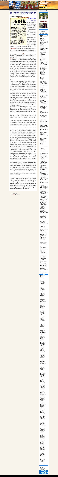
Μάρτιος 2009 (41, 455)
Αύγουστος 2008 (42, 461)
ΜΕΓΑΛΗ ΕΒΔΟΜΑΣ (42, 177)
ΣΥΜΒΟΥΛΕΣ (41, 250)
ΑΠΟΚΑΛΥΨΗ (42, 100)
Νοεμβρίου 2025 (42, 283)
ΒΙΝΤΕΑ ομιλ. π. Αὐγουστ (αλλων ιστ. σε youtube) (43, 115)
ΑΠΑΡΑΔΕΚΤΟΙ (42, 96)
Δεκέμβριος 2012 (42, 416)
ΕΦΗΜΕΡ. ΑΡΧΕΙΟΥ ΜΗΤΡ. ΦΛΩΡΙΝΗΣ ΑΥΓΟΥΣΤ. (43, 155)
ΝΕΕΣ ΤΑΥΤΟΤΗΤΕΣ (42, 191)
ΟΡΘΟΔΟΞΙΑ (41, 207)
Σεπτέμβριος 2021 (42, 326)
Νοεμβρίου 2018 (42, 355)
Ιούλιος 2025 (41, 286)
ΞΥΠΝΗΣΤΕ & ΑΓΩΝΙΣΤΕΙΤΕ (43, 194)
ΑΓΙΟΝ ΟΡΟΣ (41, 73)
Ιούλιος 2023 (41, 307)
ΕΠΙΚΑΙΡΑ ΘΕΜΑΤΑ (42, 149)
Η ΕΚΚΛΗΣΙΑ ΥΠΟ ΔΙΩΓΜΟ (43, 157)
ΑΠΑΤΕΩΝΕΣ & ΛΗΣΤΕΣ (43, 98)
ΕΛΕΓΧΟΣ (41, 144)
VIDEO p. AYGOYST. (42, 69)
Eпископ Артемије (42, 54)
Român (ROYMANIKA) (42, 68)
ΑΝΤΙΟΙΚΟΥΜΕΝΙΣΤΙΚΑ (43, 92)
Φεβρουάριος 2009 (42, 456)
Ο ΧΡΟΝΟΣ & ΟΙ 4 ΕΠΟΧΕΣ (43, 196)
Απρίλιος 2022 (42, 320)
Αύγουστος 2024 (42, 296)
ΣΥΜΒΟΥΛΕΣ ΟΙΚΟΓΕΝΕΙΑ (43, 253)
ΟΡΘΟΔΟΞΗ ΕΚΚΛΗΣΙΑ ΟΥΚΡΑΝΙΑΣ (43, 206)
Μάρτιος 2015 (41, 393)
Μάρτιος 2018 (41, 362)
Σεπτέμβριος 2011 (42, 429)
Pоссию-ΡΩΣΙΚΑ (42, 67)
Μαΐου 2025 (41, 288)
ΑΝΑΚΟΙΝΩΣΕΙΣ (42, 87)
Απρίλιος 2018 (42, 361)
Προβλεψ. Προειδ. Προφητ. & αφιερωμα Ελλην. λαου (43, 234)
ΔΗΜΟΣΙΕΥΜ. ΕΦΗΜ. (42, 128)
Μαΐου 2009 (41, 453)
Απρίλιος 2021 (42, 330)
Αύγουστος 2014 (42, 399)
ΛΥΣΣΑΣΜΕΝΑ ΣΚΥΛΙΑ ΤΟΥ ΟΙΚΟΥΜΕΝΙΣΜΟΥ (43, 175)
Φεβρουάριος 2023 (42, 311)
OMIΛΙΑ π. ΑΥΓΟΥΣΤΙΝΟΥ (43, 66)
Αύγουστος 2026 (42, 275)
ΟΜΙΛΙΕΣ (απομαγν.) (42, 203)
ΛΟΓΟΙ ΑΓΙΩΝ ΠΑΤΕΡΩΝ (43, 174)
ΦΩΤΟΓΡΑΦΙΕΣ (42, 268)
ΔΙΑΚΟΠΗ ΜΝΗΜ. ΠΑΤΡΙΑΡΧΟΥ (44, 129)
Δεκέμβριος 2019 (42, 344)
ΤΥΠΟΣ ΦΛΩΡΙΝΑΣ (42, 263)
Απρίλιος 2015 (42, 392)
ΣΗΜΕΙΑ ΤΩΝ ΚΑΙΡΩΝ (43, 242)
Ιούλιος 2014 (41, 400)
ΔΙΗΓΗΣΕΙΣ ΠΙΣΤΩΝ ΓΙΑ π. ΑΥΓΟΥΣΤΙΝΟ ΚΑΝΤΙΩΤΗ (43, 132)
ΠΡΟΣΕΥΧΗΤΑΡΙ (42, 239)
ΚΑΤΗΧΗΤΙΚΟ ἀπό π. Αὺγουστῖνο (42, 170)
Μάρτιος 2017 (41, 372)
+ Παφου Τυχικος (42, 40)
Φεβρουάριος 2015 (42, 394)
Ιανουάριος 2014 (42, 405)
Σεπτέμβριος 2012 (42, 419)
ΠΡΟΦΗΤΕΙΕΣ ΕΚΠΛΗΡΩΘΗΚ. (44, 33)
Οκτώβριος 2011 (42, 428)
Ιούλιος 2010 (41, 441)
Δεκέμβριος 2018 (42, 354)
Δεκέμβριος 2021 (42, 323)
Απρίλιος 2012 (42, 423)
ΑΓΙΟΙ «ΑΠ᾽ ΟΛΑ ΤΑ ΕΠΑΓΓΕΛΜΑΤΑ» (42, 71)
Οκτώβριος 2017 (42, 366)
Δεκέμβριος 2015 (42, 385)
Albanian (41, 44)
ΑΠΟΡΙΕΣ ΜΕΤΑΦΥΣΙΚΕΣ (43, 101)
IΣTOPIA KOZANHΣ (42, 58)
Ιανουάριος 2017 (42, 374)
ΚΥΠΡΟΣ (41, 172)
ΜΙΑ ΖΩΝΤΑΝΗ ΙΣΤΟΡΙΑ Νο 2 (43, 187)
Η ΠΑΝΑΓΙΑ (41, 158)
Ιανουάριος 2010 (42, 446)
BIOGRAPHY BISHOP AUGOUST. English (42, 49)
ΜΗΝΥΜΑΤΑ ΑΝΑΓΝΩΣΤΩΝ (43, 182)
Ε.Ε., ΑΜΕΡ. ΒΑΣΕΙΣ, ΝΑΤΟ (43, 135)
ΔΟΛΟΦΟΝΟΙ (41, 134)
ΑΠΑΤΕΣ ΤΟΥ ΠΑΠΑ (42, 97)
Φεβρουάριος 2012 (42, 425)
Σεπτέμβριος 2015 (42, 388)
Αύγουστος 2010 (42, 440)
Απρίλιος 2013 (42, 413)
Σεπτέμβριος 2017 (42, 367)
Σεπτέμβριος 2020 (42, 336)
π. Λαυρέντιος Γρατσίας (43, 217)
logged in (14, 194)
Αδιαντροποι (41, 78)
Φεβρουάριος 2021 (42, 332)
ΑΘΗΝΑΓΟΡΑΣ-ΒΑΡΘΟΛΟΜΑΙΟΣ (42, 81)
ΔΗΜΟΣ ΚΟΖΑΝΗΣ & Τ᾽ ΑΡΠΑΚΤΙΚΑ (43, 127)
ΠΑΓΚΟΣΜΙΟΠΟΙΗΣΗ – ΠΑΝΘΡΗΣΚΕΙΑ (43, 222)
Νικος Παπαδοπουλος (42, 193)
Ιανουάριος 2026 (42, 281)
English (41, 53)
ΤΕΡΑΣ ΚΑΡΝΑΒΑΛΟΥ (43, 258)
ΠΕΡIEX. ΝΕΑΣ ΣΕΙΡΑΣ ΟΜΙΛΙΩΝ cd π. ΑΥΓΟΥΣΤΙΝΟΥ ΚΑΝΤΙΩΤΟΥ (44, 230)
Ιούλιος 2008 (41, 462)
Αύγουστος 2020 (42, 337)
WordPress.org (42, 469)
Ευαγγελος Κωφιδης (42, 154)
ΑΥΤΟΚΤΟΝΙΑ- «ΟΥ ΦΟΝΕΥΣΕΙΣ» (42, 108)
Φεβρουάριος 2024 (42, 301)
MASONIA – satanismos (43, 62)
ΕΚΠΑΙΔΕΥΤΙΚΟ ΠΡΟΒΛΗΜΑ (43, 141)
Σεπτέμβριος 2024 (42, 295)
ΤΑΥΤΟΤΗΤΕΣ (42, 257)
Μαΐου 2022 (41, 319)
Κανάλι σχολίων (42, 468)
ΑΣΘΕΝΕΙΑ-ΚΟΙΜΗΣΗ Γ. (43, 106)
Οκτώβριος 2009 (42, 449)
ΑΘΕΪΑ (41, 79)
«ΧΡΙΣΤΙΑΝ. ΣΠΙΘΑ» (42, 39)
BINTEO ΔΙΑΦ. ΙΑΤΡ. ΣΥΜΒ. (43, 48)
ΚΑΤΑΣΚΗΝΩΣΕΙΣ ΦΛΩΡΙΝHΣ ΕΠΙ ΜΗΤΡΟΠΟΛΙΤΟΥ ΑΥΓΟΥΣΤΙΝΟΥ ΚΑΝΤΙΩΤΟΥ (43, 168)
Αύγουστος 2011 (42, 430)
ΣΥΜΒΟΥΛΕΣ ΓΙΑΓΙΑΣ (43, 252)
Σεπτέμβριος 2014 (42, 398)
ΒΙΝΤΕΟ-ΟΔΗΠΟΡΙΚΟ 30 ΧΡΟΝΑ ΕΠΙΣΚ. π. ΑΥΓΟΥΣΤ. (43, 121)
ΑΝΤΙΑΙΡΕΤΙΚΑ (42, 90)
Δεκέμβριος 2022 (42, 313)
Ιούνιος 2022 (41, 318)
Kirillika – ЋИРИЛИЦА (42, 59)
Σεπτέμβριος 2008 (42, 460)
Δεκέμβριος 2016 (42, 375)
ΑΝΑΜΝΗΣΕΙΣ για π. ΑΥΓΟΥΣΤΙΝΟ (42, 88)
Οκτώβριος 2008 (42, 459)
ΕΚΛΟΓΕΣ (41, 140)
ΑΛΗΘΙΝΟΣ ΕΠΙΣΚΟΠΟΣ (43, 82)
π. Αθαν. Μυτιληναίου (42, 211)
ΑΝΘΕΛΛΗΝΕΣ (42, 89)
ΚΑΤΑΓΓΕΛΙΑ (41, 166)
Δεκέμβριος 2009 (42, 447)
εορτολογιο (41, 148)
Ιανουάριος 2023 (42, 312)
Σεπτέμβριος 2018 (42, 357)
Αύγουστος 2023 (42, 306)
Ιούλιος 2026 (41, 276)
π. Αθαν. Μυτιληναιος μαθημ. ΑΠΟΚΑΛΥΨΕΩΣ (43, 210)
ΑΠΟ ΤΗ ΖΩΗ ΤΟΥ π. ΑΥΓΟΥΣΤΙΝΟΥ (42, 99)
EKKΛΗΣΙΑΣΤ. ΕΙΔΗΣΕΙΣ (43, 52)
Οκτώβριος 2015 (42, 387)
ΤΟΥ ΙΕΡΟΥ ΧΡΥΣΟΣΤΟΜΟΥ (43, 261)
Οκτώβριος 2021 (42, 325)
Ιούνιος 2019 (41, 349)
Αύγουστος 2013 (42, 409)
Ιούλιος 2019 (41, 348)
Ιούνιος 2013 (41, 411)
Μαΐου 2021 (41, 329)
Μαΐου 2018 (41, 360)
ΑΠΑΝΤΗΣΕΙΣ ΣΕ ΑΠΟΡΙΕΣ (43, 95)
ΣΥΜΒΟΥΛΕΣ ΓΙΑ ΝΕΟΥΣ (43, 251)
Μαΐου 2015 (41, 391)
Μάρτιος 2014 (41, 403)
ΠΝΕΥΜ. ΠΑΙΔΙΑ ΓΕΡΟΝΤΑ (43, 231)
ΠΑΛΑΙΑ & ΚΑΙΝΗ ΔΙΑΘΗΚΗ (43, 223)
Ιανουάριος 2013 (42, 415)
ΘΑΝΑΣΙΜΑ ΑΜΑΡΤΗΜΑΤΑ (43, 162)
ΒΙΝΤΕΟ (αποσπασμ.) (42, 116)
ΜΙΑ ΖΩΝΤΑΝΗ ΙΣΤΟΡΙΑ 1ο (43, 186)
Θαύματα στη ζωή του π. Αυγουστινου (43, 163)
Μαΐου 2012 (41, 422)
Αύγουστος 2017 (42, 368)
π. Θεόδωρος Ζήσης (42, 215)
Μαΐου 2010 (41, 443)
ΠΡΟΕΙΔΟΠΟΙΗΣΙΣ (42, 237)
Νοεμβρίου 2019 (42, 345)
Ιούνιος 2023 (41, 308)
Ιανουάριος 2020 (42, 343)
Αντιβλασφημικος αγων (43, 91)
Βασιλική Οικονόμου (42, 111)
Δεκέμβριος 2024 (42, 292)
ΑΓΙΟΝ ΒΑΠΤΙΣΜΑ (42, 72)
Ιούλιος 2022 (41, 317)
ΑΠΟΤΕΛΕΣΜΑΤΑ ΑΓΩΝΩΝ (43, 103)
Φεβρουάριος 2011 (42, 435)
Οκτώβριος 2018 (42, 356)
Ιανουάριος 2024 (42, 302)
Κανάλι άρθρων (42, 467)
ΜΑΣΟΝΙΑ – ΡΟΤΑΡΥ (42, 176)
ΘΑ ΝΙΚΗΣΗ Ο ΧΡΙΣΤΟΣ (43, 161)
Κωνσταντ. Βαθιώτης (42, 173)
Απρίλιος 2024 (42, 299)
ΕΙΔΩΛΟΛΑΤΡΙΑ (42, 139)
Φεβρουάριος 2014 (42, 404)
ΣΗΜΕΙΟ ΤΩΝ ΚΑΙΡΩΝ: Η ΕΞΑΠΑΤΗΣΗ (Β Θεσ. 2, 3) (43, 244)
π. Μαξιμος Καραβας (42, 218)
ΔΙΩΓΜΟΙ (41, 133)
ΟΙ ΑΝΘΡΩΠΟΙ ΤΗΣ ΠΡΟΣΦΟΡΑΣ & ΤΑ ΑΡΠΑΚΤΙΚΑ (44, 197)
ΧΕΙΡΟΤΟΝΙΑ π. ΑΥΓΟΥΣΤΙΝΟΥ (44, 269)
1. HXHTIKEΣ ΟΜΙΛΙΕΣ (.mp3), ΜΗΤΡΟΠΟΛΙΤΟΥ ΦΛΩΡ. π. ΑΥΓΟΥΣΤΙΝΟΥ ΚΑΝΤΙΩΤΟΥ (44, 42)
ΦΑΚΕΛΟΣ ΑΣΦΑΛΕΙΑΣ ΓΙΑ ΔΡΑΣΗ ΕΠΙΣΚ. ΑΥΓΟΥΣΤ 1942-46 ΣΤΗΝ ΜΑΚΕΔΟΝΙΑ (44, 265)
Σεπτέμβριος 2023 (42, 305)
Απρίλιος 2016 (42, 382)
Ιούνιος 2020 (41, 339)
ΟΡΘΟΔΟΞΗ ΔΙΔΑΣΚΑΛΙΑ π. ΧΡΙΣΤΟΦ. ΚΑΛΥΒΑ (43, 204)
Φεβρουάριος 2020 (42, 342)
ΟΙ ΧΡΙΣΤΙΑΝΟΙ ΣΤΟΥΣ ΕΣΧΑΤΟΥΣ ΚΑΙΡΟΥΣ (43, 201)
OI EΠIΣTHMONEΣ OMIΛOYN (43, 64)
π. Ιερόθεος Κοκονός (42, 216)
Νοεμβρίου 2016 (42, 376)
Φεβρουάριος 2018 (42, 363)
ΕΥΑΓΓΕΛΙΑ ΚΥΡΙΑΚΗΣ (43, 153)
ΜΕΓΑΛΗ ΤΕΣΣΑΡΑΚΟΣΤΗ (43, 178)
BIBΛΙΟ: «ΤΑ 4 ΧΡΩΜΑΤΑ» (43, 47)
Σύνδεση (41, 466)
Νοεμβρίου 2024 (42, 293)
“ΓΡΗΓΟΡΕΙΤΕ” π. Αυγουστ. (43, 35)
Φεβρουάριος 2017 (42, 373)
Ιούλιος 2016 (41, 379)
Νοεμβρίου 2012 (42, 417)
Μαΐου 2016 (41, 381)
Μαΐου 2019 (41, 350)
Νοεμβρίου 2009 (42, 448)
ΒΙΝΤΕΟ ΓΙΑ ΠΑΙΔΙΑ (42, 117)
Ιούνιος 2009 (41, 452)
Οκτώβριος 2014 (42, 397)
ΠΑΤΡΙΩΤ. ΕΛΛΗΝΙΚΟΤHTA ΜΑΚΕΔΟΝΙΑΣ (43, 226)
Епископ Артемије (42, 273)
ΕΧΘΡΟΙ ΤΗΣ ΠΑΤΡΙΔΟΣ (43, 156)
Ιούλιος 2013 (41, 410)
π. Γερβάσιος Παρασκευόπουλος (44, 212)
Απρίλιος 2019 (42, 351)
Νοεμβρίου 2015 (42, 386)
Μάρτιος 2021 (41, 331)
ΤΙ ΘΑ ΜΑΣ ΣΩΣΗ (42, 259)
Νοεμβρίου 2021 (42, 324)
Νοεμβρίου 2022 (42, 314)
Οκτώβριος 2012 (42, 418)
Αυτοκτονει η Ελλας (42, 107)
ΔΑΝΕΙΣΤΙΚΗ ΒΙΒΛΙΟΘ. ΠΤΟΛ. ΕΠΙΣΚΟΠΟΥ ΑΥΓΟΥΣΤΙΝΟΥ (44, 126)
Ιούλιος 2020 (41, 338)
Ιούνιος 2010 (41, 442)
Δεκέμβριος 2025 (42, 282)
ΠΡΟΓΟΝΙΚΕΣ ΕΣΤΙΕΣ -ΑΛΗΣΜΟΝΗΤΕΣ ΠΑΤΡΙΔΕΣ (43, 235)
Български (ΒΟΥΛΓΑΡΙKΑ (43, 272)
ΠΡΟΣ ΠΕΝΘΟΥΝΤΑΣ (42, 238)
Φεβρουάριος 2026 (42, 280)
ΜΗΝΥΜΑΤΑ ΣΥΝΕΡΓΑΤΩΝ (43, 183)
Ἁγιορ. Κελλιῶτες (42, 74)
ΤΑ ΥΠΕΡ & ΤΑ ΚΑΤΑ (42, 256)
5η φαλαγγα (41, 43)
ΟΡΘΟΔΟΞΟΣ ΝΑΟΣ (42, 208)
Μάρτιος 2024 (41, 300)
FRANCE (41, 55)
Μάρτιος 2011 (41, 434)
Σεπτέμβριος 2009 (42, 450)
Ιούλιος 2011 (41, 431)
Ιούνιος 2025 (41, 287)
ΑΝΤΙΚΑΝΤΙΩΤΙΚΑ (43, 31)
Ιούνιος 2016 (41, 380)
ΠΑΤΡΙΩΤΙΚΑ (41, 227)
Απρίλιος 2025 (42, 289)
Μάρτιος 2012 (41, 424)
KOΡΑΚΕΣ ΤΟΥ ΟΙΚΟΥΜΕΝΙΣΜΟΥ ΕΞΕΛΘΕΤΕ (44, 60)
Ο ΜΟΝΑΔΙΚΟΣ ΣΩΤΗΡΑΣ (43, 195)
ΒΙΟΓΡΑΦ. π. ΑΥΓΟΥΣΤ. (43, 122)
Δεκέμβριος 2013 (42, 406)
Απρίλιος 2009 (42, 454)
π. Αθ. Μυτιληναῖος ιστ (42, 209)
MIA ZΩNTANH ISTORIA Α (43, 63)
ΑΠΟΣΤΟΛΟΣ (41, 102)
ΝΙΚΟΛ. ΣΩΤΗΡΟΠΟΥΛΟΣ (43, 192)
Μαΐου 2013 (41, 412)
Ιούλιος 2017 (41, 369)
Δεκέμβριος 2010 (42, 437)
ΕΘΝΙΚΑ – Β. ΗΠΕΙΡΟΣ (43, 138)
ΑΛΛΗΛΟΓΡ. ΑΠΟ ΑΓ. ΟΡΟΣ (43, 83)
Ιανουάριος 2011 (42, 436)
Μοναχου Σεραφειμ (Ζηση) (43, 188)
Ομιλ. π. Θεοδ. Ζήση (42, 202)
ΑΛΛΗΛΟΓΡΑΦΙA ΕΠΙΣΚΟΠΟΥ (43, 85)
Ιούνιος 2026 (41, 277)
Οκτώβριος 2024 (42, 294)
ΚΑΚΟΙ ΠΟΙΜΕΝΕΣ (42, 165)
